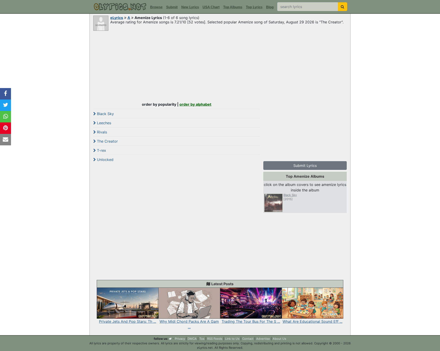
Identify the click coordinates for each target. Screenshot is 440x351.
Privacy (180, 338)
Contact (247, 338)
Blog (270, 7)
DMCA (192, 338)
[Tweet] (5, 105)
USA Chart (211, 7)
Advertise (263, 338)
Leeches (103, 123)
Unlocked (104, 159)
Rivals (101, 132)
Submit (172, 7)
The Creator (107, 141)
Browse (156, 7)
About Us (279, 338)
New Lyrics (190, 7)
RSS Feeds (214, 338)
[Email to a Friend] (5, 139)
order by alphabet (195, 104)
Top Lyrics (254, 7)
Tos (201, 338)
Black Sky (105, 113)
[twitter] (170, 338)
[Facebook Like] (5, 93)
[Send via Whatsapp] (5, 116)
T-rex (101, 150)
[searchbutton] (342, 6)
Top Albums (232, 7)
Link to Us (232, 338)
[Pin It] (5, 128)
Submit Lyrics (305, 165)
